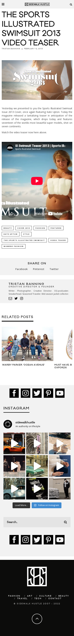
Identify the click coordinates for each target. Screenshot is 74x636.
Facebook (21, 269)
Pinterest (38, 269)
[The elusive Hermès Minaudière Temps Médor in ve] (60, 466)
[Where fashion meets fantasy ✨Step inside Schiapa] (37, 443)
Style (26, 234)
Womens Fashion (14, 246)
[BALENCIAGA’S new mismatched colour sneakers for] (37, 488)
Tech (38, 598)
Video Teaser (58, 240)
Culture (45, 596)
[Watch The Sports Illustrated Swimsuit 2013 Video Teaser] (37, 102)
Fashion (40, 228)
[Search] (71, 4)
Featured (56, 228)
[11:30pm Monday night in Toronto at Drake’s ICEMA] (14, 466)
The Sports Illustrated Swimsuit (24, 240)
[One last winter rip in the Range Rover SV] (14, 488)
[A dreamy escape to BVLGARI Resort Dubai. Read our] (60, 443)
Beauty (64, 596)
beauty (8, 228)
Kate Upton (11, 234)
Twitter (54, 269)
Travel (22, 598)
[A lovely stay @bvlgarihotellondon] (14, 443)
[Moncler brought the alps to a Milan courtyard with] (37, 466)
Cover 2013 (23, 228)
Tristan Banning (11, 49)
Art (30, 596)
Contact (55, 598)
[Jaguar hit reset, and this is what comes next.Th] (60, 488)
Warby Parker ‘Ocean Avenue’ (23, 364)
